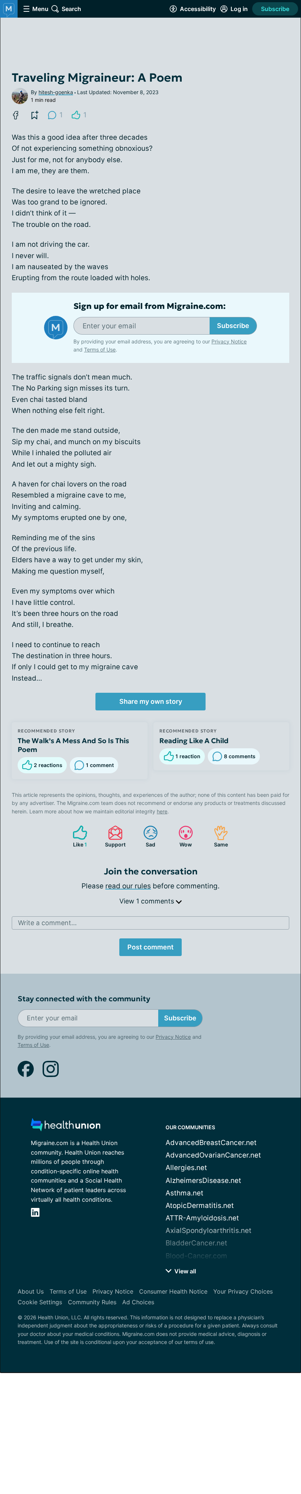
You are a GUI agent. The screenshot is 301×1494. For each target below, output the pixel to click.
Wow (181, 836)
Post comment (150, 947)
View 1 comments (147, 901)
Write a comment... (47, 923)
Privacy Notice (229, 341)
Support (113, 836)
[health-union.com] (66, 1126)
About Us (31, 1291)
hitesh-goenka (56, 92)
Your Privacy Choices (243, 1291)
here (162, 811)
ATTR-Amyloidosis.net (202, 1218)
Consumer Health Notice (173, 1291)
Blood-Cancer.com (196, 1256)
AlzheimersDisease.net (203, 1180)
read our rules (128, 886)
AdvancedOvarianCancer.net (213, 1155)
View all (184, 1271)
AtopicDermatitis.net (200, 1205)
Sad (145, 836)
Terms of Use (100, 349)
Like (76, 836)
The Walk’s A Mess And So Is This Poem (73, 745)
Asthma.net (184, 1193)
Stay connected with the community (84, 998)
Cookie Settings (40, 1302)
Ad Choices (138, 1302)
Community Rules (92, 1302)
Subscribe (275, 9)
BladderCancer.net (196, 1243)
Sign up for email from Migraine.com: (149, 306)
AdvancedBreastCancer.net (211, 1142)
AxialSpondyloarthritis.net (208, 1230)
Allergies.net (186, 1167)
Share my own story (150, 701)
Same (217, 836)
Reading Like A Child (194, 740)
